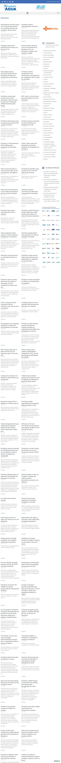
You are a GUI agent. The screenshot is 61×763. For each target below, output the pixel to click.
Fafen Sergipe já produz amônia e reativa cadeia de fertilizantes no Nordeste (9, 235)
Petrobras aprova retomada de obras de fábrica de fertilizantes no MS (30, 123)
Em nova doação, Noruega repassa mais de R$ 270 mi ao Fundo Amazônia (9, 564)
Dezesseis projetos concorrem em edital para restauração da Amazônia (29, 191)
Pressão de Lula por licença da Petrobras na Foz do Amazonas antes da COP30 (30, 450)
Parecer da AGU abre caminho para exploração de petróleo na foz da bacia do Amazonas (10, 733)
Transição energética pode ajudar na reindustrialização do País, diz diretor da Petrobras (30, 612)
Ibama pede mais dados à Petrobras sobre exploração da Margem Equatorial (30, 519)
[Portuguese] (57, 761)
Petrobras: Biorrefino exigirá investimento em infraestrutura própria (30, 708)
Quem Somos (49, 1)
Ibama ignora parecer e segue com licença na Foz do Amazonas (10, 519)
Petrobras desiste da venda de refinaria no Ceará (9, 658)
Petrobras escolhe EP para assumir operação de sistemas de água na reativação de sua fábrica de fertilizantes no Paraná (30, 327)
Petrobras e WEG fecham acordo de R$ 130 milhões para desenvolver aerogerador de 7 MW (29, 683)
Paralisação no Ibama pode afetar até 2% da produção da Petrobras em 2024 (30, 564)
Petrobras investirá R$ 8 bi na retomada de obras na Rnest (9, 257)
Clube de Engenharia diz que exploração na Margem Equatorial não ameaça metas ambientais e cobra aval (10, 427)
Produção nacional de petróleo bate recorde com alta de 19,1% (9, 47)
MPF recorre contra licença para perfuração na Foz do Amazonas (30, 98)
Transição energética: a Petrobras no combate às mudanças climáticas (29, 637)
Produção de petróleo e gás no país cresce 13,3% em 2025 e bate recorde (30, 170)
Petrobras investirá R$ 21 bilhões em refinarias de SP (9, 402)
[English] (55, 761)
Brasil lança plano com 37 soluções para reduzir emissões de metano (50, 195)
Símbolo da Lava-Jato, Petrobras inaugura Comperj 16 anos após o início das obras (30, 541)
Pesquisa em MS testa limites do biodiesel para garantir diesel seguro (51, 189)
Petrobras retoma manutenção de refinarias (29, 25)
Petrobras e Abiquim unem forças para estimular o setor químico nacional (9, 756)
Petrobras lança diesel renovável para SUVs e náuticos (8, 212)
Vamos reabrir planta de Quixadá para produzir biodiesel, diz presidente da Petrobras (30, 146)
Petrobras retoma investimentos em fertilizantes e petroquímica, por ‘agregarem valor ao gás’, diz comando (30, 75)
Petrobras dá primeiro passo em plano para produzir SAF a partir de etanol (10, 123)
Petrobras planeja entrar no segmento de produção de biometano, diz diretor (9, 476)
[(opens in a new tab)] (40, 7)
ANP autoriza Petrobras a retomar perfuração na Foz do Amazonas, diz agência (9, 170)
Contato (58, 1)
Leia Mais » (3, 41)
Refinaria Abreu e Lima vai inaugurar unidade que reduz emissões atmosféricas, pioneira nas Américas (29, 478)
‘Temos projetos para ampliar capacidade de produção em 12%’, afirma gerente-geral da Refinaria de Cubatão (29, 353)
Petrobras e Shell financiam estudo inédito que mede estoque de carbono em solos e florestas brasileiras (30, 213)
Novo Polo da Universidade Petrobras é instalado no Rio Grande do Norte (10, 682)
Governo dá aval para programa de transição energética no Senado (28, 500)
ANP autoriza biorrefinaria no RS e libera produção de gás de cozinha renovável (9, 191)
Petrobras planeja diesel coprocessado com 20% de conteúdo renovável (29, 235)
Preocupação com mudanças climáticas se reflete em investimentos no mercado (10, 325)
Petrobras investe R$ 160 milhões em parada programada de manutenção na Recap (10, 587)
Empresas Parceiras (49, 207)
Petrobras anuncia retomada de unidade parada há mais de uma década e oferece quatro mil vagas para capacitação (10, 452)
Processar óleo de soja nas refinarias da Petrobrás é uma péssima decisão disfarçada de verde (29, 660)
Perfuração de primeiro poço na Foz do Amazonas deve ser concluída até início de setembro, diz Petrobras (10, 27)
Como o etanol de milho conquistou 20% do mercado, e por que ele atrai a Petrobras (10, 305)
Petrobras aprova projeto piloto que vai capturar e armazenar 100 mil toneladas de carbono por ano (9, 283)
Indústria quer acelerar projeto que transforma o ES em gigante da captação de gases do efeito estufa (30, 378)
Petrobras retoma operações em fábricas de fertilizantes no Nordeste (30, 281)
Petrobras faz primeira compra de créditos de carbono (8, 708)
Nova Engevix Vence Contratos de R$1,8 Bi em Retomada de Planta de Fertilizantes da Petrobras (9, 74)
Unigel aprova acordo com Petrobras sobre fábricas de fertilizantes (10, 377)
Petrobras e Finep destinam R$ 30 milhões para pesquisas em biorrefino (9, 145)
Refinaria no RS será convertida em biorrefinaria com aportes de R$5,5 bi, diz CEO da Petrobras (30, 426)
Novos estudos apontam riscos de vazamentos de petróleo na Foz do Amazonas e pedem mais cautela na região (29, 49)
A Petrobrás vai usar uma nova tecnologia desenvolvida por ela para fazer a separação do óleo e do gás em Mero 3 (9, 639)
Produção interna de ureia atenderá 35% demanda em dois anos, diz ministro (30, 304)
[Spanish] (59, 761)
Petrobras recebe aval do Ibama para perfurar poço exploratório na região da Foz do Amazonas (29, 258)
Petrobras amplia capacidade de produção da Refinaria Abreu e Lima (30, 403)
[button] (21, 7)
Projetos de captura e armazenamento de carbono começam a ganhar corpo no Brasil (30, 757)
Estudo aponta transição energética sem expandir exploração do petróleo (9, 540)
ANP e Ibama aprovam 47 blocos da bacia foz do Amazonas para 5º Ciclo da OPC (9, 352)
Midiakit (54, 1)
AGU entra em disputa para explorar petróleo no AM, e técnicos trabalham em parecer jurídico (30, 733)
